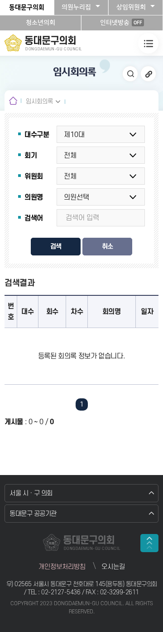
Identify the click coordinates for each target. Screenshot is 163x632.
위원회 (33, 176)
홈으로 (13, 100)
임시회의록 (39, 101)
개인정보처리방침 (62, 567)
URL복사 (148, 74)
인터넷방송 (121, 22)
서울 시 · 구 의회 (31, 493)
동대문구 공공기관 (33, 514)
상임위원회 (131, 7)
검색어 (33, 218)
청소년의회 (40, 22)
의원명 (33, 197)
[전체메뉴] (148, 43)
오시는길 (113, 567)
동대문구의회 (26, 7)
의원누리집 (76, 7)
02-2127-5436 (61, 592)
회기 (30, 156)
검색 (55, 246)
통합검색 (130, 74)
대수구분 (36, 135)
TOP (149, 543)
